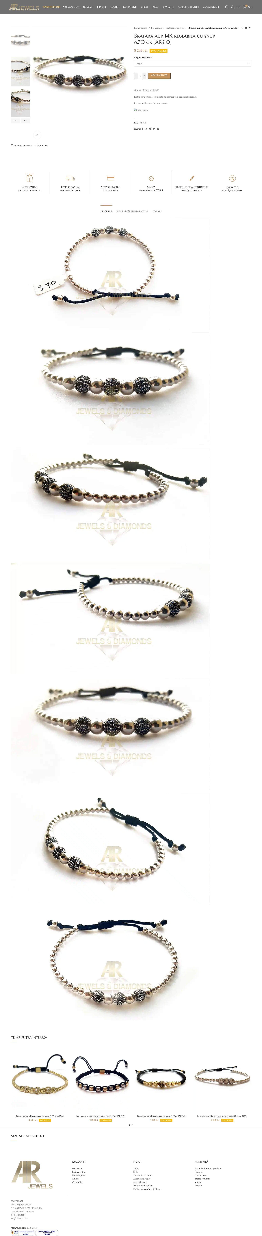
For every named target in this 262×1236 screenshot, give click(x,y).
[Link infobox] (29, 182)
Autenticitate (139, 1182)
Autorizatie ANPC (142, 1178)
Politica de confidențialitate (147, 1189)
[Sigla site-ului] (24, 6)
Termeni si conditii (142, 1175)
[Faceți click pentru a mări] (37, 135)
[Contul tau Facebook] (142, 129)
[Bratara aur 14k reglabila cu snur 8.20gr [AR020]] (222, 1079)
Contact (198, 1172)
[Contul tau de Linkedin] (154, 129)
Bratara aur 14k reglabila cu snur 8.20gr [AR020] (222, 1116)
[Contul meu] (226, 7)
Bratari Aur (156, 27)
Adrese (198, 1182)
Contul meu (200, 1175)
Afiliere (76, 1178)
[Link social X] (146, 129)
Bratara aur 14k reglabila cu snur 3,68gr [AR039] (100, 1116)
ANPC (136, 1168)
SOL (135, 1172)
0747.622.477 (17, 1201)
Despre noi (77, 1168)
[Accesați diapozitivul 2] (132, 1125)
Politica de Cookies (142, 1185)
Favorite (199, 1185)
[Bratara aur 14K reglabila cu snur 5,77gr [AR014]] (40, 1079)
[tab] (106, 210)
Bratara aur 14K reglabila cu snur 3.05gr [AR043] (161, 1116)
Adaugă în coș (159, 75)
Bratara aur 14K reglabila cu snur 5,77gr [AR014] (40, 1116)
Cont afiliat (77, 1182)
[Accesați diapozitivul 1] (129, 1125)
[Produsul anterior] (242, 28)
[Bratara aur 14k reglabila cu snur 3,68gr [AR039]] (101, 1079)
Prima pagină (140, 27)
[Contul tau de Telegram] (158, 129)
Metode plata (78, 1175)
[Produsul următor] (249, 28)
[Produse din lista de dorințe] (239, 7)
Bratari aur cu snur (175, 27)
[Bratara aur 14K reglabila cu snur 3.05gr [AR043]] (161, 1079)
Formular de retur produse (208, 1168)
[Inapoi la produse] (245, 28)
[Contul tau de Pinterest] (150, 129)
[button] (15, 120)
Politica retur (78, 1172)
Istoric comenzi (202, 1178)
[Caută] (232, 7)
